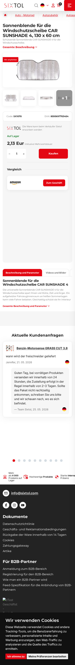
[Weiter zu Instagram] (14, 505)
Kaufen (53, 153)
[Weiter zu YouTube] (22, 505)
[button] (14, 460)
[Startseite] (5, 15)
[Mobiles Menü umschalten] (69, 5)
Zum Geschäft (54, 182)
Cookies (8, 540)
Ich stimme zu (16, 656)
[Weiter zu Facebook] (6, 505)
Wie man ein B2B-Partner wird (25, 579)
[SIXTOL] (14, 5)
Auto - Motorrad (24, 15)
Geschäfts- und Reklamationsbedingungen (34, 529)
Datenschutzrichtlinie (18, 524)
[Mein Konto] (53, 5)
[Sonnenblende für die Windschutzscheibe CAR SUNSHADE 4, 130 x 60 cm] (37, 70)
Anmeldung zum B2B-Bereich (25, 569)
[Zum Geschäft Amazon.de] (15, 183)
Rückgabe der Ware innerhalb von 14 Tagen (34, 534)
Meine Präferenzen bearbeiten (47, 656)
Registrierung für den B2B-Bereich (28, 574)
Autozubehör (50, 15)
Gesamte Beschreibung (18, 47)
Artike (7, 551)
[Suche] (36, 5)
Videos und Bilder (56, 272)
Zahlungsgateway (16, 545)
